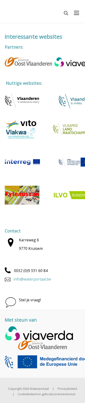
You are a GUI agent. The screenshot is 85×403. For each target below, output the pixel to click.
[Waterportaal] (21, 11)
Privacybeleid (67, 388)
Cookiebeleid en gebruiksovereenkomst (46, 394)
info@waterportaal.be (32, 279)
